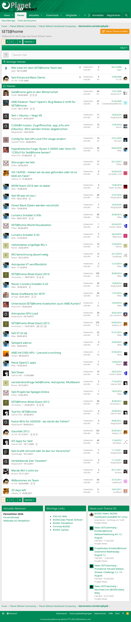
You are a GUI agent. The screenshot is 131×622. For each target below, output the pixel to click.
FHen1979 (15, 155)
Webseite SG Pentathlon (16, 520)
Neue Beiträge (8, 20)
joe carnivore (116, 315)
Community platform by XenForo (65, 619)
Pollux (14, 165)
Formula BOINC (61, 526)
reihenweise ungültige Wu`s (29, 245)
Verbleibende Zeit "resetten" (29, 461)
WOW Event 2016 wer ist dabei (30, 186)
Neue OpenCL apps (23, 362)
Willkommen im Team (25, 480)
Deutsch (13, 613)
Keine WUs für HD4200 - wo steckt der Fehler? (40, 421)
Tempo (14, 355)
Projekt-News (100, 522)
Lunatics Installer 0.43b (26, 215)
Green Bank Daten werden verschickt (35, 205)
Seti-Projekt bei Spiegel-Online (30, 392)
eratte (14, 108)
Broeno (14, 473)
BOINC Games (61, 529)
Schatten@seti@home (112, 103)
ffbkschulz (117, 237)
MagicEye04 (16, 118)
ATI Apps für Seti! (22, 441)
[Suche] (126, 15)
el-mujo (14, 296)
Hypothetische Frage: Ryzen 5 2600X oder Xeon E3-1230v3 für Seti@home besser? (43, 150)
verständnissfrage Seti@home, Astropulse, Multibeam (45, 382)
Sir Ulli (14, 80)
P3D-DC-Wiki (60, 516)
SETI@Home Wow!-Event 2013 (30, 323)
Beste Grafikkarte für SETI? (28, 294)
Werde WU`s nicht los (24, 470)
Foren (20, 15)
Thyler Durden (115, 187)
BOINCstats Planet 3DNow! (68, 519)
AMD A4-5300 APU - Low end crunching (36, 352)
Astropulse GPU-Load (24, 313)
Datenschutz (100, 613)
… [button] (15, 41)
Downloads (52, 15)
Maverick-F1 (116, 94)
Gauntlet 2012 (20, 431)
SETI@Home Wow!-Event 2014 (30, 274)
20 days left (18, 490)
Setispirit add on (21, 343)
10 (38, 326)
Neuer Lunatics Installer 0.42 (29, 284)
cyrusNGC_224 (115, 174)
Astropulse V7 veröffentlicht (29, 264)
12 (45, 326)
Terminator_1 (17, 277)
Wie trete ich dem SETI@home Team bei (36, 68)
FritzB (13, 95)
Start (117, 613)
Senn (119, 354)
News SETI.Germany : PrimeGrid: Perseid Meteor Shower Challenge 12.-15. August (109, 570)
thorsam (118, 141)
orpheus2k (117, 482)
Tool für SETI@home (24, 411)
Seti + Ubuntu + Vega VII (26, 115)
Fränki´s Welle (115, 227)
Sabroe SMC (16, 375)
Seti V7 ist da (19, 333)
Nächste (28, 41)
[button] (12, 15)
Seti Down (17, 372)
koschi (119, 127)
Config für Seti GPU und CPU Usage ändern (38, 139)
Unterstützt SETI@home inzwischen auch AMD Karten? (46, 303)
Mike (119, 150)
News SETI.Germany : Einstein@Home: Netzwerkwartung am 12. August (108, 532)
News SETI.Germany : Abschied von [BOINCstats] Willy (109, 589)
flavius (14, 247)
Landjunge (117, 256)
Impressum (61, 613)
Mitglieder (71, 15)
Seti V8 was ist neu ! (23, 195)
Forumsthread (11, 517)
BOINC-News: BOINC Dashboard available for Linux (110, 515)
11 (41, 326)
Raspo (119, 364)
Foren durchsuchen (27, 20)
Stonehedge (16, 454)
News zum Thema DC (103, 508)
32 (20, 41)
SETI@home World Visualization (31, 225)
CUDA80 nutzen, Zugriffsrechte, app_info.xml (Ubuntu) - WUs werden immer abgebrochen (40, 127)
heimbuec (117, 443)
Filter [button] (122, 47)
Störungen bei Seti (23, 162)
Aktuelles (34, 15)
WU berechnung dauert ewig (29, 254)
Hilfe (110, 613)
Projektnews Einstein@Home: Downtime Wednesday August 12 (110, 551)
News (7, 15)
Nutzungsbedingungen (80, 613)
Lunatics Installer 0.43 (25, 235)
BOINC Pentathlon (63, 523)
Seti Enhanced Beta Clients (28, 77)
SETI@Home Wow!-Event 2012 (30, 402)
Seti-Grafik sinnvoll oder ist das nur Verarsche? (40, 451)
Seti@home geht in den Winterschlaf (34, 92)
